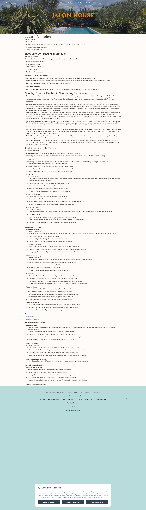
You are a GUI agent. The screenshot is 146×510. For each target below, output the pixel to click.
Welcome (54, 3)
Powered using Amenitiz (73, 410)
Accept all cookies (97, 502)
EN (72, 407)
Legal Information (101, 399)
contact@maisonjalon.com (72, 396)
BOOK (139, 3)
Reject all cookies (48, 502)
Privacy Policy (30, 316)
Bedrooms (71, 3)
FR (74, 407)
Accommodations (53, 399)
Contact (89, 3)
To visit (63, 399)
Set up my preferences (73, 502)
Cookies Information (32, 319)
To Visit (80, 3)
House (62, 3)
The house (71, 399)
